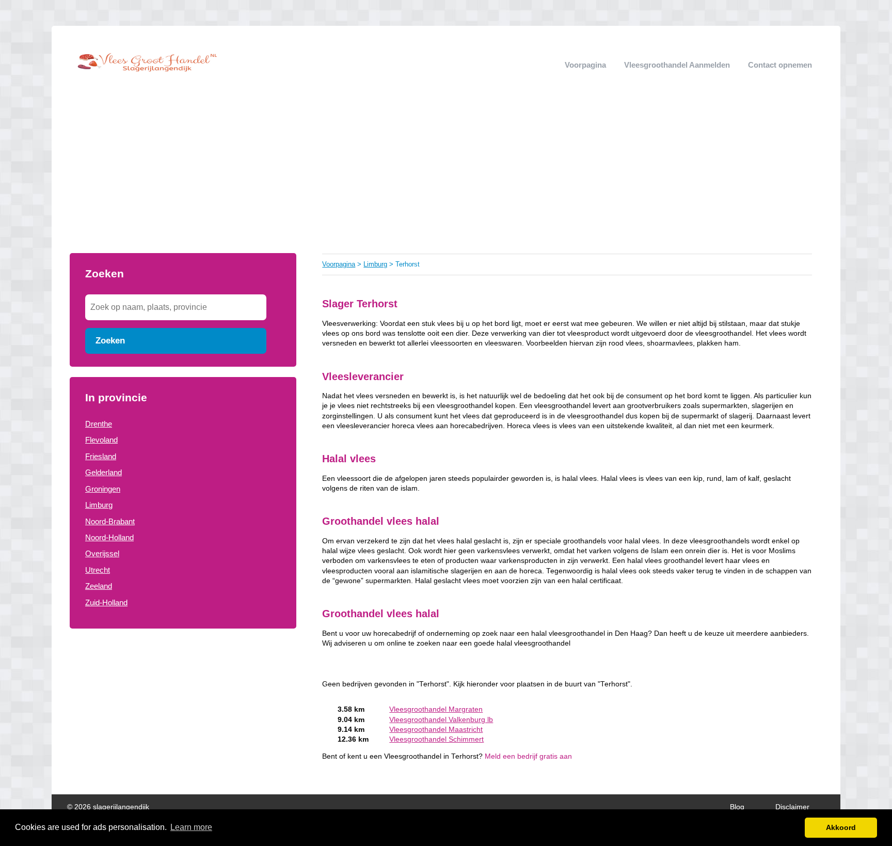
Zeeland (98, 586)
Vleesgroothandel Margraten (436, 709)
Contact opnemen (780, 64)
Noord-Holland (109, 537)
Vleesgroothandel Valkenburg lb (441, 720)
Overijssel (102, 553)
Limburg (99, 504)
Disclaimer (792, 807)
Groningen (102, 488)
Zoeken (110, 340)
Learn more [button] (191, 827)
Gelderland (103, 472)
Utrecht (97, 570)
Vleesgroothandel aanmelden (677, 64)
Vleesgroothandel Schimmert (436, 739)
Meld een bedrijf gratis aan (528, 756)
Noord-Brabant (110, 521)
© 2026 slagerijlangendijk (108, 807)
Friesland (100, 456)
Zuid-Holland (106, 602)
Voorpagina (585, 64)
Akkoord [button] (841, 827)
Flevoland (101, 439)
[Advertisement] (446, 175)
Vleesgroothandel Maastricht (436, 729)
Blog (737, 807)
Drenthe (98, 423)
